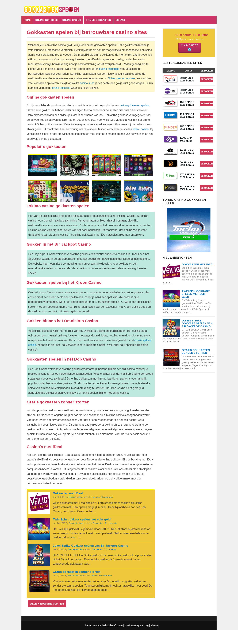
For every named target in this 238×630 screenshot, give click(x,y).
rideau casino (141, 129)
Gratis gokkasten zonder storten (77, 571)
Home (27, 20)
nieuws (96, 497)
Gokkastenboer (76, 497)
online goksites (61, 87)
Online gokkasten (98, 20)
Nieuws (120, 20)
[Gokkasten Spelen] (53, 13)
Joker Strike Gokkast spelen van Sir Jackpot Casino (90, 545)
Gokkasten (98, 523)
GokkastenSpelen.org (137, 625)
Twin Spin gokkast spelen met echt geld (82, 519)
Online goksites (46, 20)
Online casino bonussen (122, 78)
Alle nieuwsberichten (47, 603)
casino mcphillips (109, 68)
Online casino (71, 20)
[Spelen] (42, 165)
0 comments (107, 497)
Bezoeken (207, 79)
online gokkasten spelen (134, 105)
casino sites (87, 83)
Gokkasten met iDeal (68, 493)
